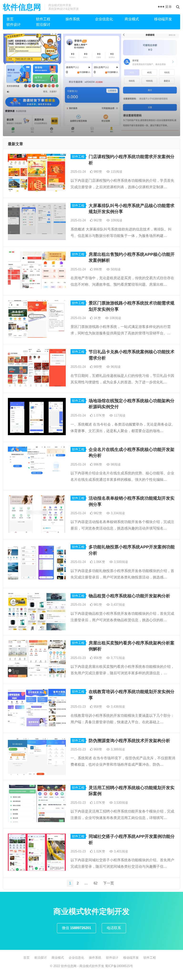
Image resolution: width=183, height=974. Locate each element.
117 (119, 415)
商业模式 (132, 19)
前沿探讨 (43, 24)
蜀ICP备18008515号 (119, 966)
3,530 (120, 802)
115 (116, 171)
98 (115, 464)
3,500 (120, 562)
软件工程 (43, 19)
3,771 (117, 658)
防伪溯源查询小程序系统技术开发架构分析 (129, 740)
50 (115, 269)
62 (95, 883)
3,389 (117, 749)
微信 (76, 928)
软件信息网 (22, 7)
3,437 (117, 604)
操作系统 (73, 19)
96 (115, 367)
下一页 (108, 883)
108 (115, 318)
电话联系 (114, 928)
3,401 (120, 851)
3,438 (117, 706)
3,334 (117, 513)
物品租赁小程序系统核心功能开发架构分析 (129, 596)
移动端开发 (163, 19)
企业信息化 (104, 19)
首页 (10, 19)
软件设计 (13, 24)
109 (116, 220)
